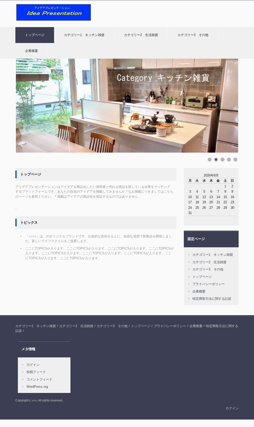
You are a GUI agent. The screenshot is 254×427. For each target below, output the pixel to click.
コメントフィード (39, 379)
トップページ (34, 35)
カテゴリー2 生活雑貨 (141, 35)
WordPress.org (37, 386)
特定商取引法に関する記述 (211, 298)
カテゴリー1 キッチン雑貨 (84, 35)
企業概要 (31, 51)
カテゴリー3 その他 (193, 35)
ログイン (33, 365)
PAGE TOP (243, 409)
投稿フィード (36, 372)
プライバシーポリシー (208, 284)
